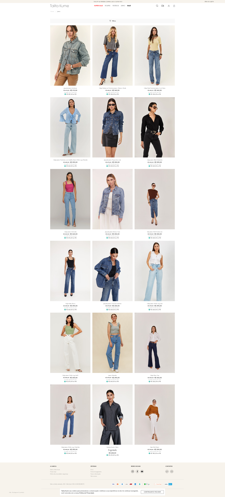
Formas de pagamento (96, 472)
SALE (129, 6)
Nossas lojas (53, 472)
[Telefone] (167, 471)
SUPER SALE (98, 6)
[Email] (171, 471)
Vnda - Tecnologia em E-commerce (16, 492)
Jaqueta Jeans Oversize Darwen (112, 304)
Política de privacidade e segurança (59, 474)
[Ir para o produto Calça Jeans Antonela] (70, 199)
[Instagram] (132, 471)
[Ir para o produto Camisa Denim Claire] (112, 414)
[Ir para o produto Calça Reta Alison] (70, 271)
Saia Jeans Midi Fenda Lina (154, 232)
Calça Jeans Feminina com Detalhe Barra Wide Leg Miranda (70, 160)
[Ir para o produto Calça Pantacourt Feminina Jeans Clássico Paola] (112, 55)
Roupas (107, 6)
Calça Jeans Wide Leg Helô (70, 375)
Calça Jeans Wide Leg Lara (154, 304)
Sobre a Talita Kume (55, 469)
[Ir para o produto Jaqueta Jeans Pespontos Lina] (112, 127)
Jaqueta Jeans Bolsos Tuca (112, 232)
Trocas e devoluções (96, 474)
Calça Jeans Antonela (70, 232)
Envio (92, 469)
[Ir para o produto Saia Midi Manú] (155, 414)
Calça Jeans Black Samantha (154, 160)
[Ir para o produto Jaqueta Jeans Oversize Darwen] (112, 271)
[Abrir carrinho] (174, 6)
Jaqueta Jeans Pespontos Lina (112, 160)
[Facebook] (137, 471)
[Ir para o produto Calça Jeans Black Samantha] (155, 127)
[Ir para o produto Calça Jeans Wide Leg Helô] (70, 343)
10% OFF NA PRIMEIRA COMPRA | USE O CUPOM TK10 (108, 2)
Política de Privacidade (86, 493)
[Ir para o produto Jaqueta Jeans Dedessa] (70, 55)
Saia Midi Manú (154, 447)
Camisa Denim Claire (112, 447)
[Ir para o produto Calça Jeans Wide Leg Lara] (155, 271)
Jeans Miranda (112, 375)
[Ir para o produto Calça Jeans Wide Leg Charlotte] (70, 414)
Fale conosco (94, 476)
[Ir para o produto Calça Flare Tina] (155, 343)
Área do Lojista (209, 1)
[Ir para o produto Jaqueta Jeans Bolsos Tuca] (112, 199)
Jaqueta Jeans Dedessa (70, 88)
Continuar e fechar (152, 492)
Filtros (114, 21)
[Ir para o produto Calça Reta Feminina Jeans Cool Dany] (155, 55)
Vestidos (115, 6)
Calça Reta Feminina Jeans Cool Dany (154, 88)
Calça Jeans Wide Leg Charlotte (70, 447)
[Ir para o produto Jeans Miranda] (112, 343)
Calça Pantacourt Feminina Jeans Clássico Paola (112, 88)
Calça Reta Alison (70, 304)
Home (53, 11)
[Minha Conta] (168, 6)
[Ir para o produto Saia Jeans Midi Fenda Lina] (155, 199)
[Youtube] (142, 471)
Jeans (58, 11)
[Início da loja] (59, 5)
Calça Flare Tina (154, 375)
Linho (123, 6)
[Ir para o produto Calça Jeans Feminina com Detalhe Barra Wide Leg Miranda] (70, 127)
